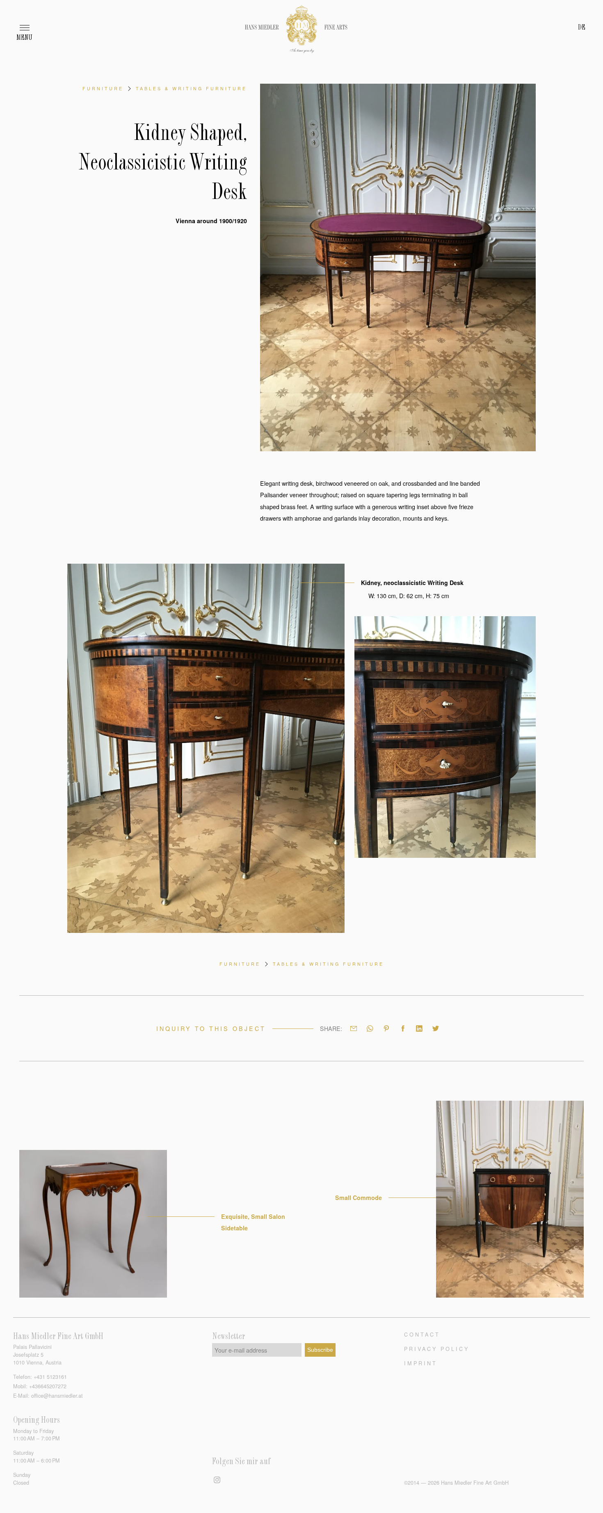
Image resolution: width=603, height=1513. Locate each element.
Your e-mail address (241, 1350)
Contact (422, 1334)
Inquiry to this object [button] (211, 1028)
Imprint (420, 1363)
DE (581, 27)
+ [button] (50, 1376)
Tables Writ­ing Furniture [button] (191, 88)
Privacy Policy (436, 1349)
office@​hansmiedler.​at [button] (57, 1395)
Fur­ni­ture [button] (102, 88)
